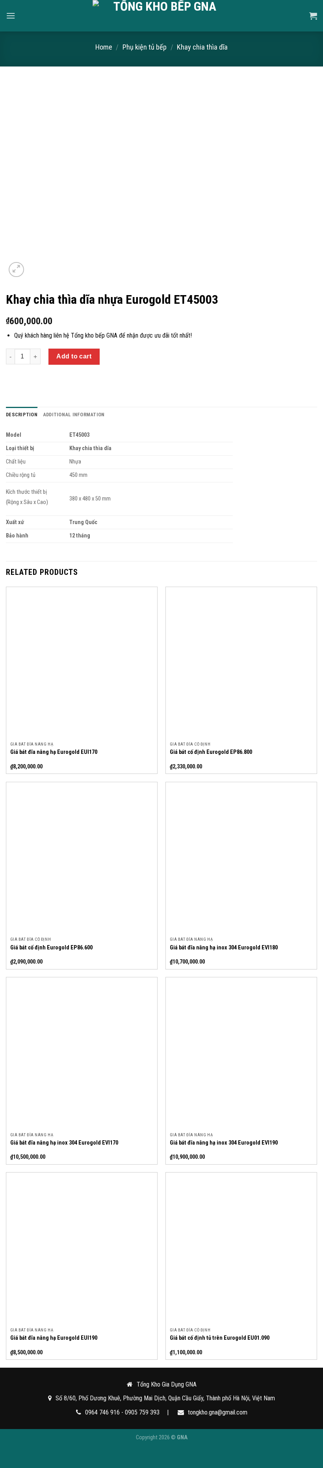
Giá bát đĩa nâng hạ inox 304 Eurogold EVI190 (224, 1142)
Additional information (74, 414)
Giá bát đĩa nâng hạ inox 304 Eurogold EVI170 (64, 1142)
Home (103, 47)
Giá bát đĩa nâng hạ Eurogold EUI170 (53, 752)
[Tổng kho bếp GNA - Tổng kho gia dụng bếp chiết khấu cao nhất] (161, 15)
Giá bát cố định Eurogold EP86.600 (51, 947)
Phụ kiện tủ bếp (145, 47)
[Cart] (313, 15)
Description (21, 414)
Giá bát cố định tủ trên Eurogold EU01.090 (219, 1338)
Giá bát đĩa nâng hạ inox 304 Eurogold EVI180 (224, 947)
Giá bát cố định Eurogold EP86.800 (211, 752)
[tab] (21, 415)
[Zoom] (16, 269)
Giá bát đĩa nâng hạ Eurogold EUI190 (53, 1338)
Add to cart (73, 356)
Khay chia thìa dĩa (202, 47)
